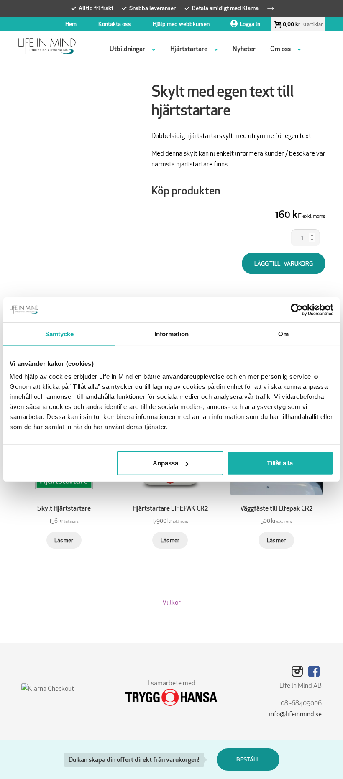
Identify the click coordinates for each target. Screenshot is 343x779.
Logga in (250, 24)
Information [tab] (171, 333)
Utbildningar (127, 48)
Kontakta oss (114, 24)
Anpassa (165, 463)
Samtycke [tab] (59, 333)
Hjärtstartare (188, 48)
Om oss (280, 48)
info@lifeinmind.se (295, 714)
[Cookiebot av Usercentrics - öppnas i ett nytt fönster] (296, 309)
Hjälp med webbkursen (181, 24)
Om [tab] (283, 333)
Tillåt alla (280, 463)
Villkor (171, 602)
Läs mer (63, 540)
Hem (71, 24)
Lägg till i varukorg (283, 263)
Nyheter (244, 48)
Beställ (247, 759)
